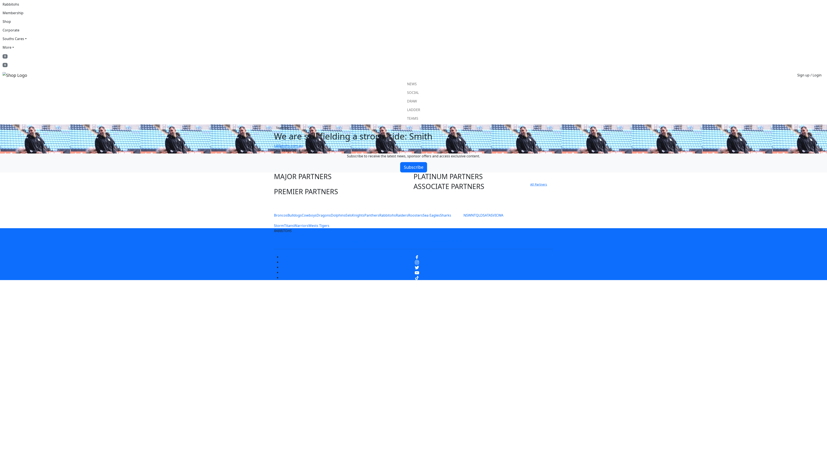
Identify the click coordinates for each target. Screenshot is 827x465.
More (7, 47)
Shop (7, 21)
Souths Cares (13, 38)
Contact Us (419, 241)
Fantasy (502, 241)
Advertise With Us (449, 241)
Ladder (413, 109)
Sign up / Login (809, 75)
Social (413, 92)
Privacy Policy (358, 241)
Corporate (11, 30)
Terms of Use (329, 241)
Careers (382, 241)
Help (399, 241)
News (412, 84)
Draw (412, 101)
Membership (13, 13)
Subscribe (413, 167)
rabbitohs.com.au (288, 145)
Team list (282, 128)
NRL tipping (479, 241)
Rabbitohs (11, 4)
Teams (412, 118)
